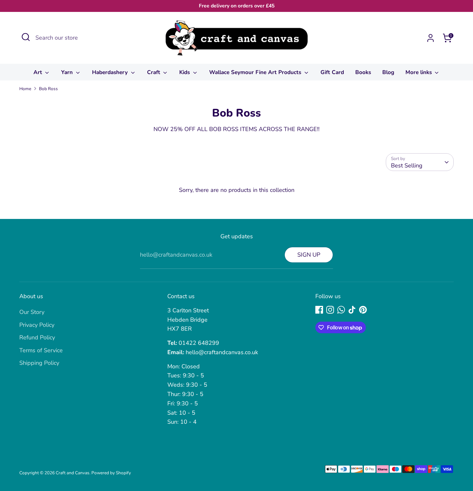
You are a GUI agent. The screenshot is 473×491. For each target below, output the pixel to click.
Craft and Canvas (72, 473)
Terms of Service (41, 350)
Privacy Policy (36, 325)
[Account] (430, 38)
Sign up (308, 255)
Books (363, 72)
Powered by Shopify (111, 473)
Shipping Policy (39, 363)
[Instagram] (330, 310)
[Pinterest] (363, 310)
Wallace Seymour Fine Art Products (256, 72)
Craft (154, 72)
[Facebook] (319, 310)
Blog (388, 72)
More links (419, 72)
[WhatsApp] (341, 310)
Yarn (67, 72)
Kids (185, 72)
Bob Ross (48, 89)
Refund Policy (37, 337)
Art (38, 72)
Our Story (31, 312)
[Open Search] (25, 37)
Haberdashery (110, 72)
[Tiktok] (352, 310)
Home (25, 89)
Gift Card (332, 72)
